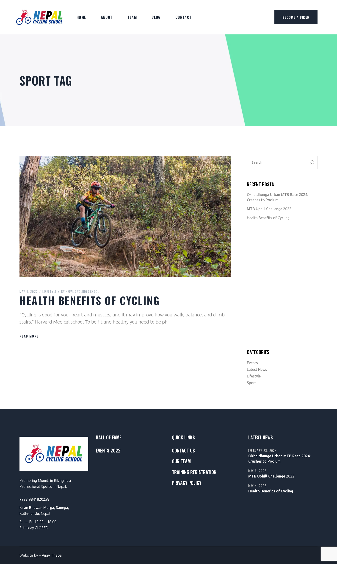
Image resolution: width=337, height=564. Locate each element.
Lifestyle (49, 291)
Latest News (257, 369)
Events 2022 (108, 450)
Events (252, 363)
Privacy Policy (186, 482)
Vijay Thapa (52, 555)
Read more (29, 336)
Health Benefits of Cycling (89, 300)
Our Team (181, 461)
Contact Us (183, 450)
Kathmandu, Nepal (34, 513)
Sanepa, (62, 507)
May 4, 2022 (28, 291)
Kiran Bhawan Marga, (37, 507)
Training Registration (194, 472)
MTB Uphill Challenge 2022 (269, 209)
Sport (251, 383)
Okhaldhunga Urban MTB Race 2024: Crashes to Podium (277, 197)
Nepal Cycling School (80, 291)
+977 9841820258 (34, 499)
